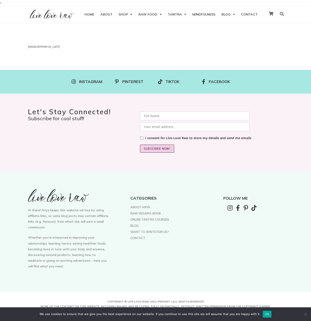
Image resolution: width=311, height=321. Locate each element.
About (106, 14)
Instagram (90, 81)
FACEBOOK (219, 81)
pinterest (132, 81)
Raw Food (147, 14)
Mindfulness (203, 14)
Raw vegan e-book (145, 213)
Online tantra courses (149, 219)
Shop (123, 14)
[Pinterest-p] (246, 208)
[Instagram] (230, 208)
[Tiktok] (254, 208)
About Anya (140, 207)
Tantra (175, 14)
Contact (249, 14)
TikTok (172, 81)
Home (89, 14)
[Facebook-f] (238, 208)
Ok (267, 314)
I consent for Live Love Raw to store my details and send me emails (198, 138)
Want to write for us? (149, 232)
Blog (226, 14)
